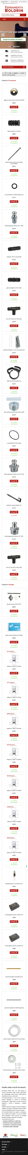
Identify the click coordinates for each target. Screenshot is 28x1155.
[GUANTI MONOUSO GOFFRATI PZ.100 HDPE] (14, 627)
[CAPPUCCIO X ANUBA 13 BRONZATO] (14, 720)
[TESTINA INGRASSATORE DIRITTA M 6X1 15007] (14, 217)
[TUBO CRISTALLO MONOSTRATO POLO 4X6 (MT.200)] (14, 404)
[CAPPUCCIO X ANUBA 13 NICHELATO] (14, 751)
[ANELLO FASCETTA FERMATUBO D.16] (14, 373)
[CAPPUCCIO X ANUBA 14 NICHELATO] (14, 782)
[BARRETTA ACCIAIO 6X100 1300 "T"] (14, 596)
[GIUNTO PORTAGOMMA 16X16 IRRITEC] (14, 279)
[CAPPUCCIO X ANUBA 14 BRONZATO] (14, 844)
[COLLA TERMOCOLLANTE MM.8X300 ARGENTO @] (14, 999)
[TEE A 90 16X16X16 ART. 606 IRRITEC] (14, 310)
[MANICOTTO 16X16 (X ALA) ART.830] (14, 248)
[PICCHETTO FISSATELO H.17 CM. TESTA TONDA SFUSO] (14, 341)
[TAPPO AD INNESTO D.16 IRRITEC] (14, 123)
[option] (5, 1135)
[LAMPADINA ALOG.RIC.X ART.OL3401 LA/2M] (14, 875)
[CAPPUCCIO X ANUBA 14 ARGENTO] (14, 813)
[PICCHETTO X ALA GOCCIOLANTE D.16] (14, 497)
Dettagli (13, 107)
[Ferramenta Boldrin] (14, 9)
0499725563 (15, 1)
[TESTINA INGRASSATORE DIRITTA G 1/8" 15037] (14, 528)
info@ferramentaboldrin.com (10, 3)
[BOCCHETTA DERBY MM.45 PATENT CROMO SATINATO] (14, 1061)
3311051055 (23, 1)
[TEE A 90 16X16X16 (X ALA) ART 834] (14, 559)
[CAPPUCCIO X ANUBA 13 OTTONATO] (14, 658)
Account (5, 1)
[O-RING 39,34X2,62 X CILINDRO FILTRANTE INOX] (14, 186)
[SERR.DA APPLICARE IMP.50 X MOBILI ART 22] (14, 937)
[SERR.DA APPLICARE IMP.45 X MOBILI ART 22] (14, 906)
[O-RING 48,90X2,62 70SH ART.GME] (14, 435)
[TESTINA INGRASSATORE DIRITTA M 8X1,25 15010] (14, 466)
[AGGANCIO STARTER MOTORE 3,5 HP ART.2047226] (14, 92)
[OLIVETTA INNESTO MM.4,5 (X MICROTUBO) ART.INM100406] (14, 154)
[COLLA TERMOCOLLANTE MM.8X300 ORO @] (14, 968)
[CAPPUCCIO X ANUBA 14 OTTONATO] (14, 689)
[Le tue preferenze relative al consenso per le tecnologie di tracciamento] (26, 866)
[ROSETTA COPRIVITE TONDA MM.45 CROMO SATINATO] (14, 1030)
